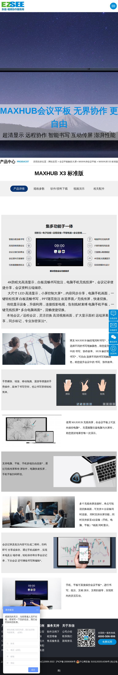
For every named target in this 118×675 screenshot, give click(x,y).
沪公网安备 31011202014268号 (94, 661)
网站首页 (52, 161)
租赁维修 (52, 636)
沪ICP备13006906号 (66, 661)
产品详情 (19, 188)
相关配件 (98, 188)
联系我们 (67, 636)
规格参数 (39, 188)
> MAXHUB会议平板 (86, 161)
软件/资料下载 (59, 188)
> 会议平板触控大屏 (67, 161)
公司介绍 (67, 631)
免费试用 (107, 641)
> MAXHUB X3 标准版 (107, 161)
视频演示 (79, 188)
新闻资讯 (67, 641)
